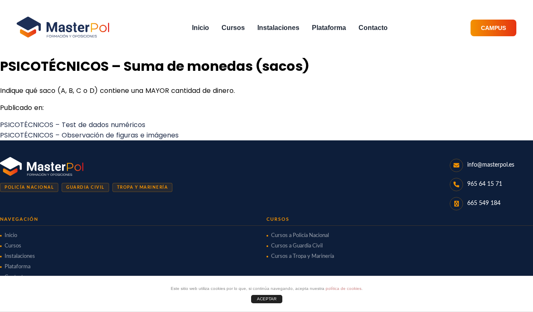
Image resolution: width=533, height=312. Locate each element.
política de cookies (343, 288)
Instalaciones (278, 27)
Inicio (200, 27)
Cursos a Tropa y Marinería (302, 256)
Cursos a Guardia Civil (297, 246)
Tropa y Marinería (142, 187)
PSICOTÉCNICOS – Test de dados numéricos (72, 125)
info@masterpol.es (490, 165)
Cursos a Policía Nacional (300, 235)
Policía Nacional (29, 187)
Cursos (233, 27)
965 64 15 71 (484, 184)
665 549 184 (484, 203)
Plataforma (329, 27)
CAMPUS (493, 28)
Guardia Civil (85, 187)
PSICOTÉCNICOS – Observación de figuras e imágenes (89, 135)
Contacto (373, 27)
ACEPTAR (266, 299)
